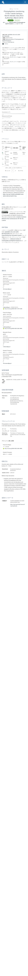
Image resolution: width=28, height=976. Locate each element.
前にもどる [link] (7, 170)
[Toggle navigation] (25, 2)
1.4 (2, 164)
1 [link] (12, 170)
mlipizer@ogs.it (6, 307)
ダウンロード (14, 52)
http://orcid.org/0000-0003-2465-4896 (13, 328)
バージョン (17, 126)
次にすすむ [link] (20, 170)
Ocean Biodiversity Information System (11, 235)
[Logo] (3, 2)
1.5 (2, 159)
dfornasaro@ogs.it (7, 289)
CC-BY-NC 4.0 (11, 42)
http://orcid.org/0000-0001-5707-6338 (13, 308)
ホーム (11, 8)
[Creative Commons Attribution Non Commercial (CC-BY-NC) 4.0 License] (5, 212)
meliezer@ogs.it (6, 346)
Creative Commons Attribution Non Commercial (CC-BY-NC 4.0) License (14, 218)
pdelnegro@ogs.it (7, 327)
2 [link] (15, 170)
